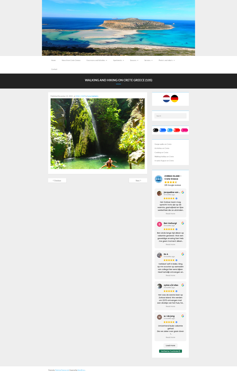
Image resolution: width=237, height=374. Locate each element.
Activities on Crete (162, 148)
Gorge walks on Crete (163, 144)
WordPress (81, 370)
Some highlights (92, 96)
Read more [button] (170, 214)
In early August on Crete (164, 161)
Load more (170, 345)
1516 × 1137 (80, 96)
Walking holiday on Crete (164, 156)
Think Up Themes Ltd (62, 370)
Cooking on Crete (161, 152)
